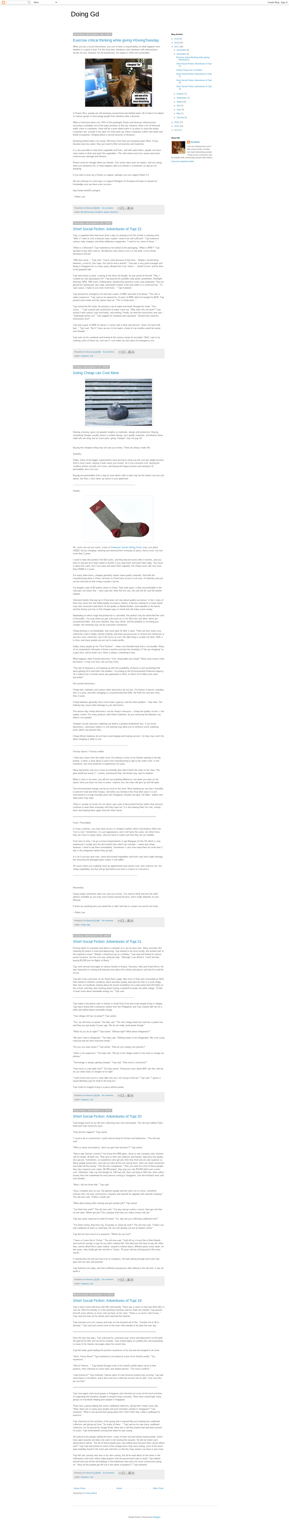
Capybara (85, 356)
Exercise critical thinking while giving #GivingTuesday (116, 40)
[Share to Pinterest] (132, 208)
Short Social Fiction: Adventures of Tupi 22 (107, 229)
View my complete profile (182, 161)
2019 (176, 39)
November (182, 54)
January (180, 117)
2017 (176, 47)
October (180, 94)
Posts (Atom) (91, 1493)
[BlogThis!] (122, 208)
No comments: (108, 208)
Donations (99, 212)
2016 (176, 122)
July (179, 105)
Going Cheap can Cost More (96, 373)
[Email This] (119, 208)
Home (119, 1488)
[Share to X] (125, 208)
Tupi (91, 356)
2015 (176, 126)
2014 (176, 130)
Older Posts (158, 1488)
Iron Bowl (194, 142)
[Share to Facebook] (128, 208)
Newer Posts (79, 1488)
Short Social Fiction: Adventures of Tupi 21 (107, 941)
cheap (83, 925)
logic (88, 925)
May (179, 113)
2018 (176, 42)
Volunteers (114, 212)
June (179, 109)
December (182, 50)
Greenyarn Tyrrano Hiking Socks (126, 547)
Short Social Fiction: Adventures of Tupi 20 (107, 1116)
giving (106, 212)
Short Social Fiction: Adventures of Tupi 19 (107, 1300)
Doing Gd (85, 14)
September (182, 98)
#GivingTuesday (87, 212)
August (180, 102)
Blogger (156, 1517)
